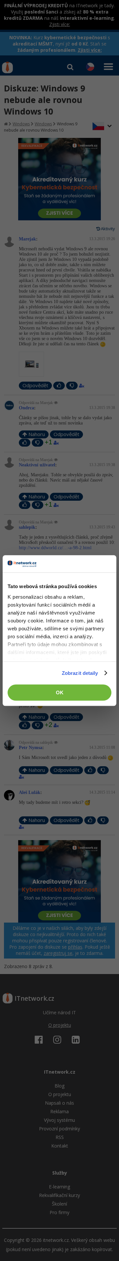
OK (59, 692)
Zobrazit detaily (80, 673)
